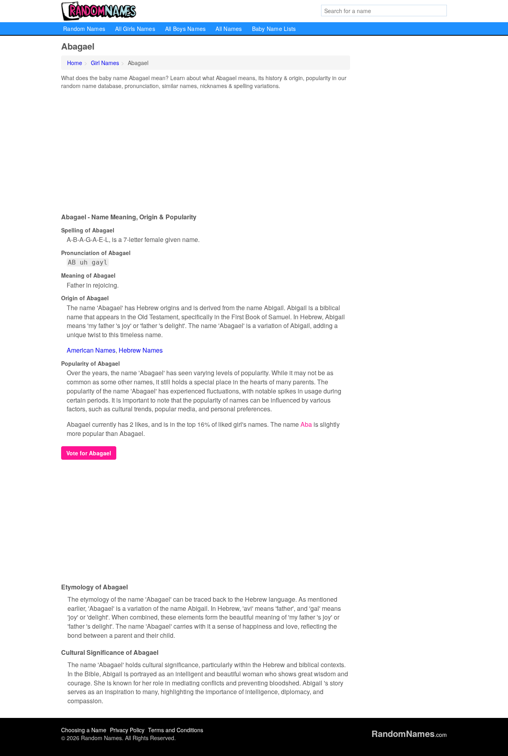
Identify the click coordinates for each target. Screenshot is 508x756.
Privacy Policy (127, 730)
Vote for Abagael (88, 453)
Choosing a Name (83, 730)
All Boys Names (185, 29)
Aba (306, 424)
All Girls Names (135, 29)
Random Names (84, 29)
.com (409, 735)
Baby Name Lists (274, 29)
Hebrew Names (141, 350)
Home (74, 63)
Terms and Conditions (175, 730)
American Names (91, 350)
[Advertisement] (205, 149)
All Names (229, 29)
